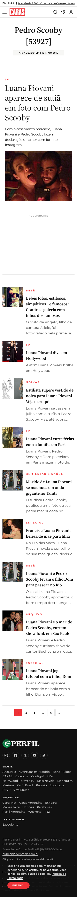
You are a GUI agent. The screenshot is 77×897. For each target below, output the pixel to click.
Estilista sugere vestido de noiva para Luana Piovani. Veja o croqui (50, 395)
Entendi (18, 885)
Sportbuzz (57, 785)
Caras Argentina (30, 802)
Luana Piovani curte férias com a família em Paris (50, 441)
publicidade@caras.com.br (20, 853)
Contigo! (37, 776)
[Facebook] (15, 755)
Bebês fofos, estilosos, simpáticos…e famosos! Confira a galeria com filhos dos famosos (47, 306)
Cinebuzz (21, 776)
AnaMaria (9, 772)
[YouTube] (34, 755)
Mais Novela (45, 781)
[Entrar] (71, 12)
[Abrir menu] (5, 12)
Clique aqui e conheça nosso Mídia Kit (27, 859)
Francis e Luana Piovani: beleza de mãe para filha (48, 533)
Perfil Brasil (25, 785)
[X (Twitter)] (25, 755)
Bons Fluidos (62, 772)
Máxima (8, 785)
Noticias (28, 807)
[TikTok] (44, 755)
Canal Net (9, 802)
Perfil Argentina (13, 812)
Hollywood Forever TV (18, 781)
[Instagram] (6, 755)
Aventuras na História (34, 772)
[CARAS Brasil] (17, 12)
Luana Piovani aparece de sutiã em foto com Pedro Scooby (38, 102)
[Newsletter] (63, 12)
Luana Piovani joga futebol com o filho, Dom (48, 673)
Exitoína (51, 802)
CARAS (7, 776)
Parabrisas (44, 807)
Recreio (41, 785)
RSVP (6, 790)
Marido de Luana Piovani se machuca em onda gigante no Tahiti (49, 487)
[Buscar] (55, 12)
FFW (50, 776)
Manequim (65, 781)
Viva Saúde (21, 790)
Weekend (34, 812)
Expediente (10, 824)
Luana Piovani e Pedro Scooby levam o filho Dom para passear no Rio (49, 579)
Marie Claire (11, 807)
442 (47, 812)
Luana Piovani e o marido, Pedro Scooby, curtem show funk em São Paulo (50, 627)
